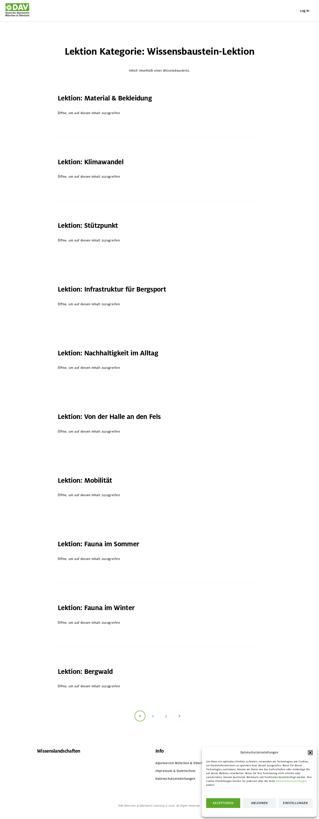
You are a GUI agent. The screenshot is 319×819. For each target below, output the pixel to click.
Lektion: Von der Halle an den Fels (109, 416)
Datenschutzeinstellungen (291, 781)
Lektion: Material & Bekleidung (105, 98)
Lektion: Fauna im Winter (96, 608)
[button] (310, 752)
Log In (304, 11)
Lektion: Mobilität (85, 480)
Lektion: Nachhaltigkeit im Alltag (108, 353)
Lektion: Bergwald (85, 671)
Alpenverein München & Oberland (181, 763)
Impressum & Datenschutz (175, 771)
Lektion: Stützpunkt (88, 225)
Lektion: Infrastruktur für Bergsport (112, 289)
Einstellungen (295, 803)
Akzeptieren (223, 803)
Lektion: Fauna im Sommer (98, 544)
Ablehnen (259, 803)
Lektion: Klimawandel (90, 162)
